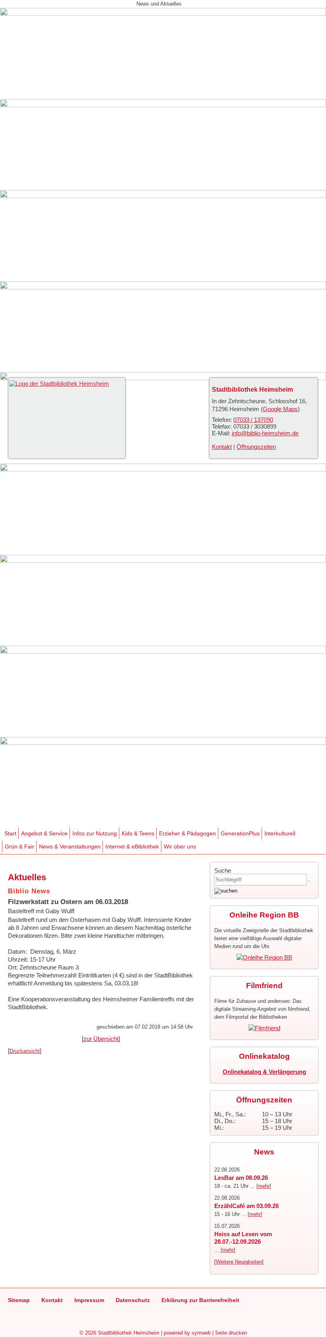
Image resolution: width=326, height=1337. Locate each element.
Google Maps (280, 409)
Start (10, 833)
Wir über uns (180, 846)
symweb (201, 1333)
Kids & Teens (138, 833)
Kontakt (222, 446)
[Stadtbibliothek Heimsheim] (59, 383)
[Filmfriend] (264, 1028)
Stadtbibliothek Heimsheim (128, 1333)
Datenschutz (133, 1300)
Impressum (89, 1300)
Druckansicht (25, 1051)
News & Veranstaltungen (70, 846)
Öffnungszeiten (256, 446)
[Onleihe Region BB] (264, 957)
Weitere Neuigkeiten (239, 1262)
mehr (264, 1186)
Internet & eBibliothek (132, 846)
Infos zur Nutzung (94, 833)
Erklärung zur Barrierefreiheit (200, 1300)
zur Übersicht (100, 1038)
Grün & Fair (19, 846)
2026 (90, 1333)
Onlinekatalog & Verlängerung (264, 1071)
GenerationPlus (240, 833)
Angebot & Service (44, 833)
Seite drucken (231, 1333)
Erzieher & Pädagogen (187, 833)
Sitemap (19, 1300)
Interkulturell (279, 833)
